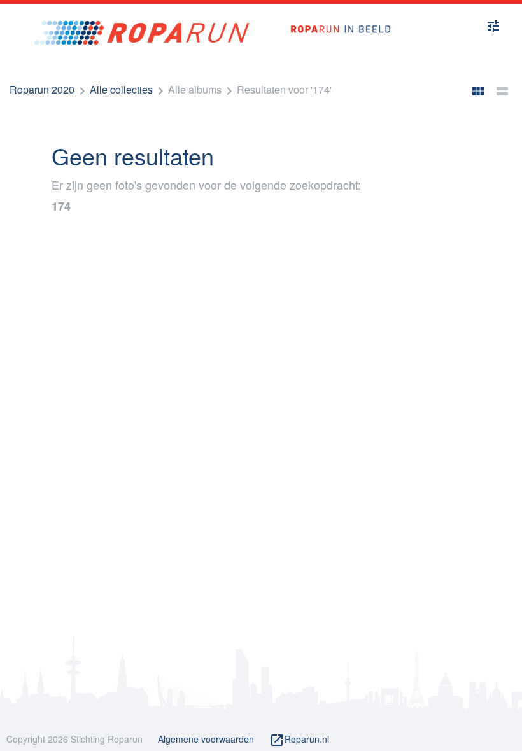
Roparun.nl (299, 740)
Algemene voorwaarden (206, 739)
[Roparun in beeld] (334, 15)
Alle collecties (121, 89)
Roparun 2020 (42, 89)
